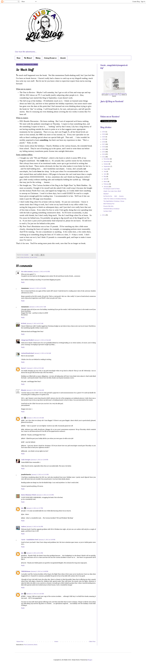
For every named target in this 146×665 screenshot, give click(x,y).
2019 (103, 139)
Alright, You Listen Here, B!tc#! (112, 191)
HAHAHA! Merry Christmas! (111, 208)
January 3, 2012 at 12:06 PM (39, 460)
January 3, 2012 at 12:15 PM (40, 474)
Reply (23, 282)
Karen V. (24, 368)
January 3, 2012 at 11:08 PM (39, 571)
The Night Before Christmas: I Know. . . (114, 201)
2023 (103, 132)
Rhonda (23, 390)
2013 (103, 154)
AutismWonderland (27, 353)
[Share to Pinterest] (44, 255)
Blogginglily (123, 93)
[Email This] (35, 255)
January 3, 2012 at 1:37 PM (35, 508)
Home (18, 58)
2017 (103, 144)
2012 (103, 157)
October (106, 164)
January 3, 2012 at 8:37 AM (35, 323)
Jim (22, 254)
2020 (103, 137)
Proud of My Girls (108, 206)
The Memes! (28, 58)
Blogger (90, 660)
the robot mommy (27, 271)
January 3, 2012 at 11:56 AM (35, 418)
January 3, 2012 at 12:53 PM (45, 495)
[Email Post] (32, 254)
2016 (103, 147)
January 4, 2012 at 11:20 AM (35, 594)
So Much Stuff (107, 211)
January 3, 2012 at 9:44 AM (42, 340)
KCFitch (23, 323)
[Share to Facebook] (42, 255)
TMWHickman (25, 571)
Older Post (92, 641)
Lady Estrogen (25, 460)
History (37, 58)
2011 (103, 215)
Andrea (23, 526)
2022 (103, 134)
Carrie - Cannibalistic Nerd (29, 539)
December (107, 159)
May (105, 176)
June (105, 174)
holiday (21, 257)
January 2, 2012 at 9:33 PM (41, 271)
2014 (103, 152)
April (105, 179)
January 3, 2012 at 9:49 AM (43, 353)
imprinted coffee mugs (114, 95)
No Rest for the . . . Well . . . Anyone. (113, 196)
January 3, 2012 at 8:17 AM (37, 307)
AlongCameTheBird (27, 340)
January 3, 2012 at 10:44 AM (35, 390)
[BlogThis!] (37, 255)
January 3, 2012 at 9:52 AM (35, 368)
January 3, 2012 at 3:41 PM (35, 526)
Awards (63, 58)
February (106, 184)
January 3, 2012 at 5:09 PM (47, 539)
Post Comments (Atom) (30, 644)
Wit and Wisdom (33, 257)
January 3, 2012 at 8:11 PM (35, 553)
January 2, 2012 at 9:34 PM (37, 288)
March (106, 181)
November (107, 161)
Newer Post (20, 641)
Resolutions (26, 257)
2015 (103, 149)
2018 (103, 142)
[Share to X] (39, 255)
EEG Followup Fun (108, 203)
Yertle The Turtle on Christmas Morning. (114, 199)
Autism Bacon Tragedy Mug (110, 93)
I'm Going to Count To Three (111, 188)
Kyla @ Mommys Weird (28, 495)
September (107, 166)
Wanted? (106, 194)
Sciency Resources (50, 58)
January (106, 186)
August (106, 169)
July (105, 171)
